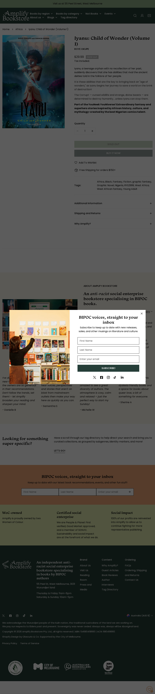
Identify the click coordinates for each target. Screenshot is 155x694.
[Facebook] (101, 377)
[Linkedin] (122, 377)
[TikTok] (115, 377)
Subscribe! (108, 368)
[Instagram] (108, 377)
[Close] (141, 313)
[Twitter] (94, 377)
